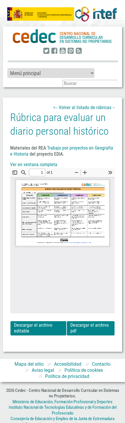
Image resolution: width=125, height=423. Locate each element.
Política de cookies (84, 370)
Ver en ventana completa (33, 164)
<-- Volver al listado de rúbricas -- (84, 107)
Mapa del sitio (29, 364)
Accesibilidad (67, 364)
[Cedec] (62, 36)
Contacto (101, 364)
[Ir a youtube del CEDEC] (62, 51)
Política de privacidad (67, 376)
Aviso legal (43, 370)
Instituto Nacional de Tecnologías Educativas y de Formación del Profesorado (63, 410)
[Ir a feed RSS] (78, 51)
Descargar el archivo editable (33, 328)
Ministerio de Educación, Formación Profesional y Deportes (62, 401)
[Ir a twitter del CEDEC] (46, 51)
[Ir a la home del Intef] (96, 14)
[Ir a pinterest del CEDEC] (70, 51)
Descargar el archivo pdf (89, 328)
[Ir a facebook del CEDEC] (54, 51)
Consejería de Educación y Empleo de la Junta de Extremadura (62, 418)
